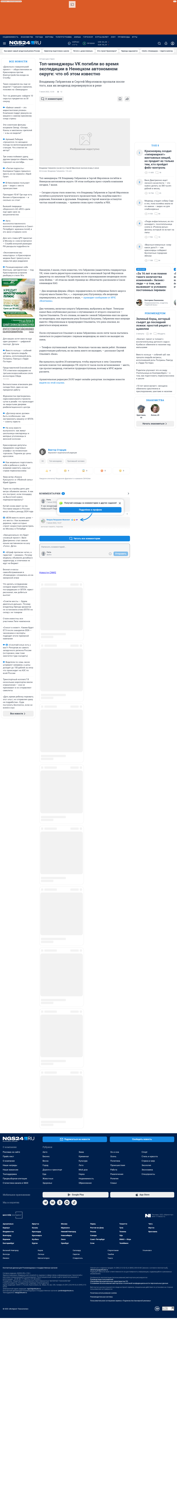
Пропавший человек (75, 461)
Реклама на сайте (11, 753)
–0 (127, 514)
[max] (67, 804)
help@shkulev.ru (21, 894)
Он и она (114, 753)
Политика (115, 762)
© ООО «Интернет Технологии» (15, 910)
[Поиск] (159, 43)
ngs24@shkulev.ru (34, 890)
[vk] (52, 804)
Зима (81, 753)
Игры (134, 37)
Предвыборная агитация (15, 780)
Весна (45, 762)
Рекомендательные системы (101, 898)
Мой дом (83, 771)
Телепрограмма (64, 37)
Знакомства (27, 37)
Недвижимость (11, 37)
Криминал (84, 758)
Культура (83, 762)
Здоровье (47, 784)
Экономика (147, 771)
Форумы (49, 37)
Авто (45, 753)
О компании (9, 762)
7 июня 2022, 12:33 (46, 92)
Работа (113, 771)
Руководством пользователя (101, 881)
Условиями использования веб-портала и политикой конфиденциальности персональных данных (129, 885)
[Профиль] (172, 43)
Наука (81, 775)
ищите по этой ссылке (51, 382)
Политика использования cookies (103, 895)
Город (45, 767)
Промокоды (124, 37)
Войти (49, 555)
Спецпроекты (148, 775)
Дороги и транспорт (52, 771)
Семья (113, 784)
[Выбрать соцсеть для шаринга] (127, 99)
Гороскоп (88, 37)
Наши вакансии (10, 771)
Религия (114, 780)
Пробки (89, 43)
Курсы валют (102, 37)
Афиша (77, 37)
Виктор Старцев (57, 449)
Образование (85, 784)
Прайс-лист (8, 758)
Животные (48, 780)
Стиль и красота (150, 758)
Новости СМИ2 (47, 572)
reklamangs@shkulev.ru (99, 871)
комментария (53, 99)
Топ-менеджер (55, 461)
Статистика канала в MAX (15, 784)
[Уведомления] (166, 43)
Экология (146, 767)
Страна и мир (148, 762)
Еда (44, 775)
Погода (39, 37)
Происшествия (117, 767)
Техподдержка (10, 775)
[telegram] (45, 804)
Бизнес (46, 758)
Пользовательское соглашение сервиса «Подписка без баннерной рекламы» (120, 902)
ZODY (113, 37)
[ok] (60, 804)
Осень (113, 758)
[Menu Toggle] (4, 43)
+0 (119, 532)
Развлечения (116, 775)
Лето (81, 767)
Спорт (144, 753)
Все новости (18, 61)
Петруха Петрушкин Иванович (58, 520)
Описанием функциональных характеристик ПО (109, 883)
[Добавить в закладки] (120, 99)
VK (42, 461)
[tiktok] (74, 804)
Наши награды (10, 767)
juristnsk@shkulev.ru (66, 892)
